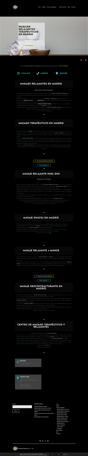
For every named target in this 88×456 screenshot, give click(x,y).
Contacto (73, 7)
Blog (69, 7)
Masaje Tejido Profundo (29, 145)
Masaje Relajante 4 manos (41, 250)
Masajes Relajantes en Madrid (40, 406)
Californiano (41, 100)
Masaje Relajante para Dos (41, 174)
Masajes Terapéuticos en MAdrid (41, 123)
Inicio (39, 7)
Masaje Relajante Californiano (63, 411)
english (44, 7)
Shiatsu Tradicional (61, 424)
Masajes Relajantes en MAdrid (41, 84)
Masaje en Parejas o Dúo (62, 418)
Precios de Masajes (51, 7)
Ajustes (65, 454)
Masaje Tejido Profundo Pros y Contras (42, 408)
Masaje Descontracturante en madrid (41, 287)
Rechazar (59, 454)
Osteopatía (59, 428)
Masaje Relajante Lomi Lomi (63, 409)
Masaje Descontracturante (62, 421)
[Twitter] (42, 441)
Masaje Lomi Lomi (28, 100)
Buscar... (14, 403)
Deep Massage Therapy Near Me (41, 416)
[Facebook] (40, 441)
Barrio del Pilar (62, 7)
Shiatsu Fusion (60, 426)
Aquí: (50, 232)
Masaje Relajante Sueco (62, 412)
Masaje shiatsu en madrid (41, 218)
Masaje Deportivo (60, 423)
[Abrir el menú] (57, 7)
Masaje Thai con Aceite (62, 414)
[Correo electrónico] (48, 441)
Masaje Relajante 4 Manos (62, 416)
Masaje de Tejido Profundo (44, 103)
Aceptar (52, 454)
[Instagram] (45, 441)
